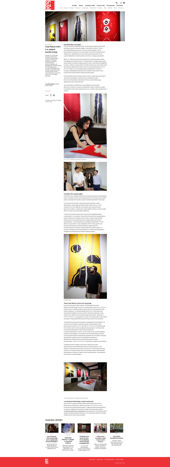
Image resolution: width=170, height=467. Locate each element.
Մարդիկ (74, 5)
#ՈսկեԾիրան (93, 8)
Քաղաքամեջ (111, 5)
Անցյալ (81, 5)
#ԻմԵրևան (78, 8)
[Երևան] (49, 5)
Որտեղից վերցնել (109, 459)
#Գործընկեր (85, 8)
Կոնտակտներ (120, 459)
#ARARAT (110, 8)
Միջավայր (120, 5)
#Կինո (115, 8)
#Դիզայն (71, 8)
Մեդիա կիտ (100, 459)
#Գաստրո (121, 8)
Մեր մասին (92, 459)
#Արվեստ (100, 8)
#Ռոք (105, 8)
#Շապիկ (66, 8)
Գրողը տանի (101, 5)
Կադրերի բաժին (90, 5)
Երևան (117, 462)
